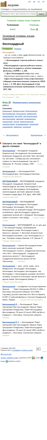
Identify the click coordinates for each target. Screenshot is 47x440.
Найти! (41, 14)
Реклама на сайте (27, 350)
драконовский (8, 116)
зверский (19, 119)
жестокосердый (9, 119)
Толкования (13, 25)
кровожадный (29, 119)
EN (29, 2)
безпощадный (31, 111)
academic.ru (10, 4)
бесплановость (12, 135)
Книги (12, 29)
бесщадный (21, 114)
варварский (31, 114)
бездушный (7, 111)
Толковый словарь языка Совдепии (23, 20)
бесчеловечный (9, 114)
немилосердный (26, 122)
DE (34, 2)
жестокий (18, 116)
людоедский (8, 122)
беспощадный (9, 151)
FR (43, 2)
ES (39, 2)
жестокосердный (30, 116)
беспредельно (37, 135)
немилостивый (9, 124)
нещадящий (8, 127)
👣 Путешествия (6, 354)
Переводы (34, 25)
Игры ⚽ (34, 29)
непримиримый (22, 124)
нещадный (33, 124)
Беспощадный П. (10, 304)
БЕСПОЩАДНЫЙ (10, 181)
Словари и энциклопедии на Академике (21, 9)
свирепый (18, 127)
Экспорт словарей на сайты (9, 358)
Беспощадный (9, 245)
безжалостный (19, 111)
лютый (16, 122)
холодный (27, 127)
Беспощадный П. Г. (11, 322)
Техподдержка (16, 350)
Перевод (17, 49)
